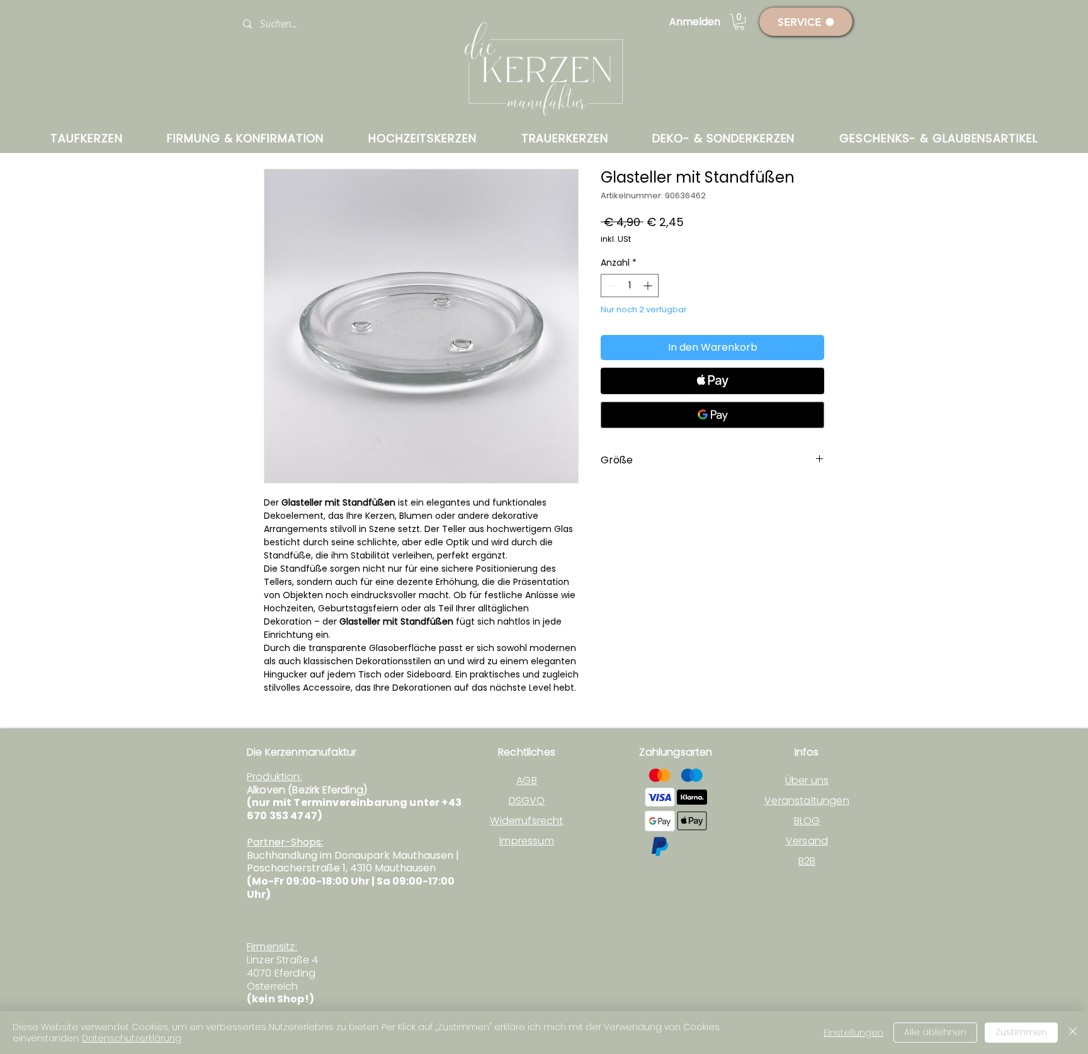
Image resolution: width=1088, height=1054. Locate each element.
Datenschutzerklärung (131, 1038)
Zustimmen (1021, 1032)
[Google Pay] (712, 415)
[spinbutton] (629, 286)
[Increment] (649, 286)
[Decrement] (610, 286)
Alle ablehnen (935, 1032)
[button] (739, 22)
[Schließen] (1072, 1032)
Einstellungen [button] (853, 1032)
